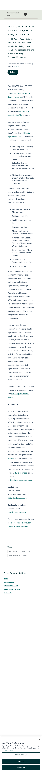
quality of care (25, 551)
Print (6, 579)
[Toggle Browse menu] (33, 14)
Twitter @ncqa (21, 473)
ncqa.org (11, 458)
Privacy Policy (8, 750)
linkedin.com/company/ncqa (21, 480)
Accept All (21, 768)
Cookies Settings (21, 755)
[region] (21, 754)
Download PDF (9, 582)
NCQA (16, 66)
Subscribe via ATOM (12, 589)
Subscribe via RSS (11, 586)
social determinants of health (18, 555)
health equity (13, 551)
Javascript (8, 593)
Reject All (21, 761)
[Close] (39, 739)
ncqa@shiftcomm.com (17, 512)
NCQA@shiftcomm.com (17, 498)
